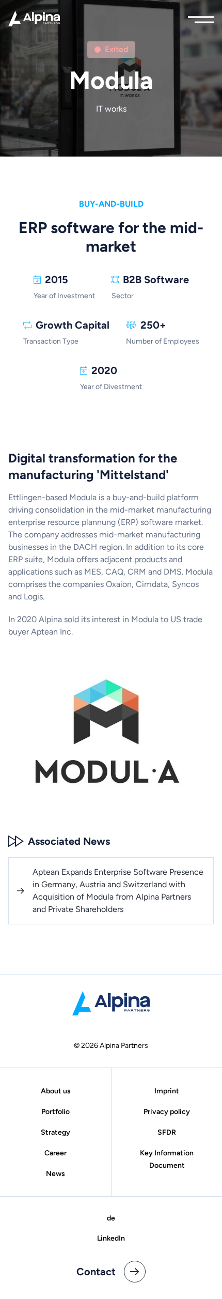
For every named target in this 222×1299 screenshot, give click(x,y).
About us (56, 1091)
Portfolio (55, 1111)
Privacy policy (167, 1111)
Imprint (166, 1091)
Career (55, 1153)
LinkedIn (111, 1238)
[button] (201, 17)
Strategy (55, 1132)
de (111, 1218)
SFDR (166, 1132)
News (55, 1173)
